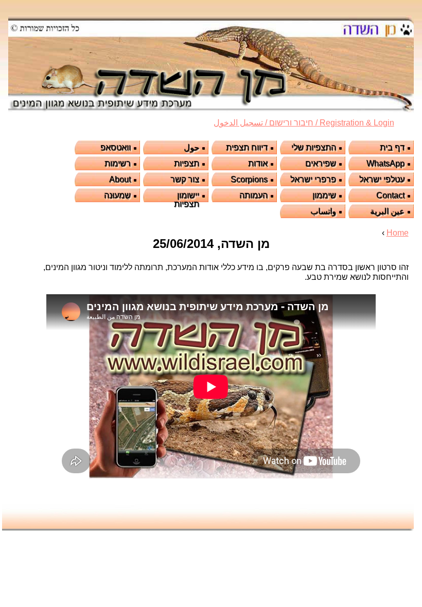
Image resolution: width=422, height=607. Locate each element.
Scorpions (249, 179)
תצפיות (186, 163)
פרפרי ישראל (313, 179)
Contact (390, 195)
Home (397, 232)
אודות (258, 163)
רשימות (117, 163)
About (120, 179)
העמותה (253, 195)
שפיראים (320, 163)
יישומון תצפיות (186, 199)
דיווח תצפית (247, 147)
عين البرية (387, 211)
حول (191, 147)
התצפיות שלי (313, 147)
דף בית (392, 147)
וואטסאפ (115, 147)
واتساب (323, 211)
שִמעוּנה (117, 195)
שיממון (324, 195)
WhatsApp (385, 163)
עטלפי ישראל (382, 179)
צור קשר (184, 179)
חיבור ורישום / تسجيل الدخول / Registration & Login (304, 122)
